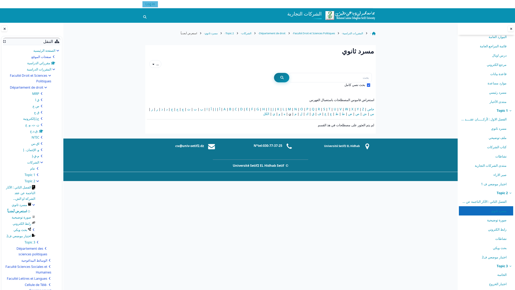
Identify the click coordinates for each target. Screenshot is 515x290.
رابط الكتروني (497, 229)
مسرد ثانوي (499, 128)
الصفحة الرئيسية (44, 50)
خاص (370, 109)
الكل (266, 113)
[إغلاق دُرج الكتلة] (4, 29)
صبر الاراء (500, 174)
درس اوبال (499, 55)
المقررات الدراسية (39, 69)
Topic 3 (502, 266)
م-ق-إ (35, 156)
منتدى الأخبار (498, 101)
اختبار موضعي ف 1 (494, 184)
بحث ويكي (500, 247)
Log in (150, 4)
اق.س (35, 143)
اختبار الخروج (498, 284)
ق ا (37, 99)
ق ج (36, 112)
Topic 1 (502, 110)
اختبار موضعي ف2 (494, 257)
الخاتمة (502, 274)
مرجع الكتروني (497, 64)
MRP (35, 93)
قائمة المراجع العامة (493, 46)
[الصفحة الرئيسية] (350, 15)
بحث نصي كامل (354, 84)
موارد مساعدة (497, 83)
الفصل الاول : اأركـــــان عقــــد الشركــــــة (483, 119)
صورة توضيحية (497, 220)
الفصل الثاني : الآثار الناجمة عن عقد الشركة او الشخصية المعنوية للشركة (483, 201)
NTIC (35, 137)
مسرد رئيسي (498, 92)
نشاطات (501, 156)
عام (32, 168)
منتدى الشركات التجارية (491, 165)
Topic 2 (502, 193)
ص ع (36, 106)
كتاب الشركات (497, 147)
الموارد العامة (498, 36)
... (154, 63)
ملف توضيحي (498, 137)
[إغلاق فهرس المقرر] (511, 29)
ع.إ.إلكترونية (31, 118)
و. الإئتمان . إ (31, 149)
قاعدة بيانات (498, 73)
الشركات (33, 162)
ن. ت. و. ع (32, 124)
